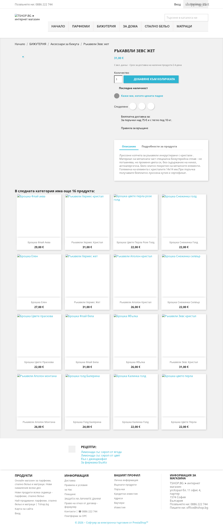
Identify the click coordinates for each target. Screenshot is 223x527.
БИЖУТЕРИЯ (106, 26)
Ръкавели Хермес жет (87, 302)
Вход (17, 513)
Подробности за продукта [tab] (159, 146)
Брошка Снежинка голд (184, 242)
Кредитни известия (126, 493)
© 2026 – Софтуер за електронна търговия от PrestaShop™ (111, 522)
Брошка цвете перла (184, 422)
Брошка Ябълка (135, 362)
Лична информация (126, 480)
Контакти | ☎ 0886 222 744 (80, 511)
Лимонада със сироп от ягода (101, 452)
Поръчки (119, 489)
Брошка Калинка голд (135, 422)
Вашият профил (127, 475)
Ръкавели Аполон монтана (39, 422)
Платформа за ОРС (75, 516)
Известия (119, 507)
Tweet (141, 106)
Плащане (70, 494)
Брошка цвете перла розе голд (135, 242)
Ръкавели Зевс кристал (184, 362)
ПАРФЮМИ (81, 26)
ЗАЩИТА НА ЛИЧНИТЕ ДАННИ (82, 498)
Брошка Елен (39, 302)
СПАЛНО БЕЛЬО (157, 26)
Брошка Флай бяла (87, 362)
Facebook (71, 449)
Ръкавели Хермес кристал (87, 242)
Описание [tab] (129, 146)
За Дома (130, 26)
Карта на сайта (24, 508)
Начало (58, 26)
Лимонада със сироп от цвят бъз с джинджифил (100, 457)
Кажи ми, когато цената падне (141, 95)
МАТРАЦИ (184, 26)
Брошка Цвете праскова (39, 362)
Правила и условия (75, 485)
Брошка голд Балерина (87, 422)
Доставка (69, 480)
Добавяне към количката (151, 79)
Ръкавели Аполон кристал (135, 302)
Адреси (118, 498)
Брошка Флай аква (39, 242)
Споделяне (132, 106)
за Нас (68, 489)
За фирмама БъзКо (94, 462)
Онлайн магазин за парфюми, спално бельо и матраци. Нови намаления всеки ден (33, 484)
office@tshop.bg (197, 508)
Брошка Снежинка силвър (184, 302)
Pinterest (150, 106)
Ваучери (119, 502)
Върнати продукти (125, 484)
